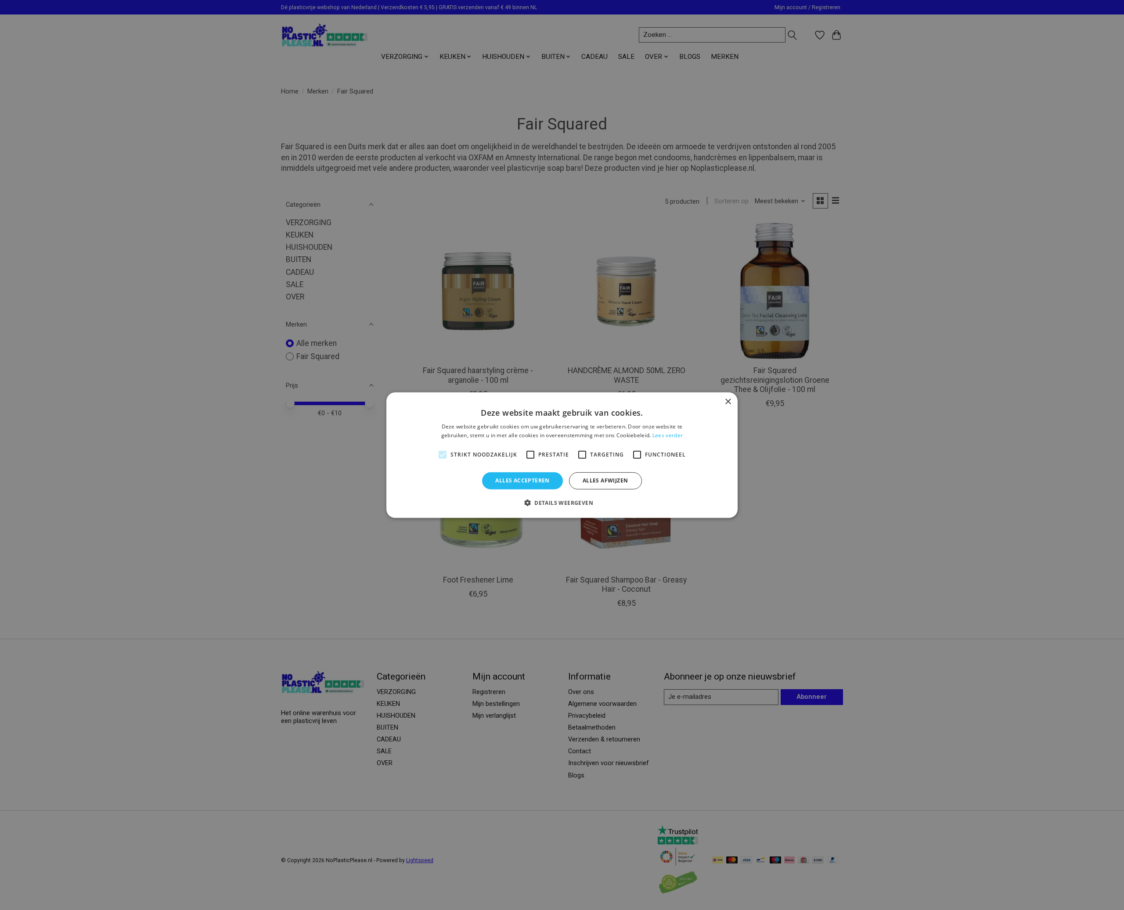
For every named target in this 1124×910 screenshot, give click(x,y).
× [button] (727, 401)
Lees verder (667, 435)
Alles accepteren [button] (522, 480)
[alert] (562, 455)
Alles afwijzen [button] (605, 480)
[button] (562, 502)
